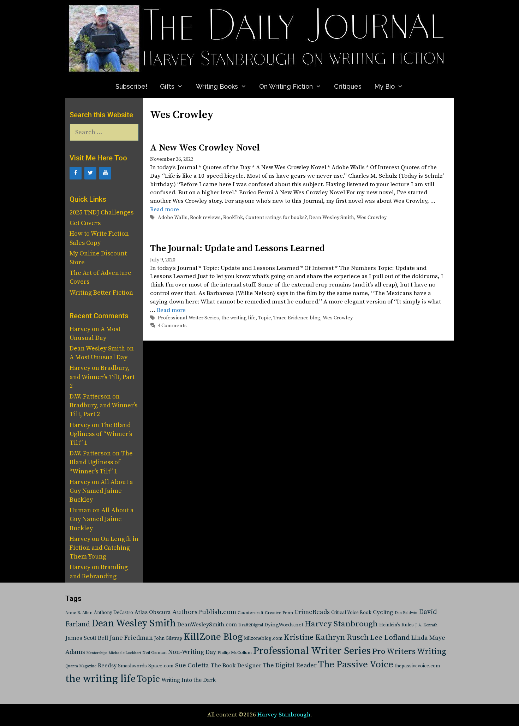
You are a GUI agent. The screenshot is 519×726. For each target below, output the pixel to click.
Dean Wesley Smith (331, 217)
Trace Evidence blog (296, 318)
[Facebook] (76, 173)
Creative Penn (279, 612)
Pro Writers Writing (409, 652)
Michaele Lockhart (125, 652)
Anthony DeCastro (113, 612)
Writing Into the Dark (188, 680)
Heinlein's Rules (396, 625)
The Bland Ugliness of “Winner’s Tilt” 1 (101, 434)
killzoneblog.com (263, 639)
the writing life (238, 318)
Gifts (167, 86)
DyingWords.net (283, 624)
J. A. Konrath (426, 625)
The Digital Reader (290, 665)
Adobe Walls (172, 217)
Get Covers (85, 223)
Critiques (348, 86)
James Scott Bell (86, 638)
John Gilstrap (168, 639)
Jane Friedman (131, 638)
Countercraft (250, 612)
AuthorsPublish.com (204, 612)
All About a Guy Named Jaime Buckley (101, 491)
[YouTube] (105, 173)
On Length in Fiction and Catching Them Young (104, 548)
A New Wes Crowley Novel (205, 148)
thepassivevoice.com (417, 666)
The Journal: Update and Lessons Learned (237, 248)
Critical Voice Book (351, 612)
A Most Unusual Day (98, 357)
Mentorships (96, 652)
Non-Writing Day (192, 652)
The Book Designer (235, 665)
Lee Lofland (390, 637)
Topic (264, 318)
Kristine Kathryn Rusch (326, 637)
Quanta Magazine (80, 666)
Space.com (161, 665)
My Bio (384, 86)
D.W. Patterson (90, 396)
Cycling (383, 612)
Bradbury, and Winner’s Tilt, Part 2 (102, 377)
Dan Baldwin (406, 612)
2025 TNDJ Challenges (101, 212)
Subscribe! (131, 86)
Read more (164, 209)
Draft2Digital (250, 625)
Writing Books (217, 86)
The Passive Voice (355, 665)
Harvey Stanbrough (341, 624)
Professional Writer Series (188, 318)
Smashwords (132, 666)
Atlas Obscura (153, 612)
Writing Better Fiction (101, 293)
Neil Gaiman (154, 652)
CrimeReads (312, 612)
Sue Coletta (192, 665)
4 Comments (172, 326)
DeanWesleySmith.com (207, 624)
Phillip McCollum (234, 652)
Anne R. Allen (79, 612)
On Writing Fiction (286, 86)
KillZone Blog (213, 637)
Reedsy (107, 665)
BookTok (233, 217)
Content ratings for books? (275, 217)
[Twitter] (90, 173)
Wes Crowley (372, 217)
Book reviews (205, 217)
